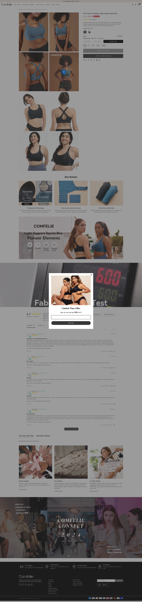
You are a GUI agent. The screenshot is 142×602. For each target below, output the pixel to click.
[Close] (91, 275)
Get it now (71, 323)
